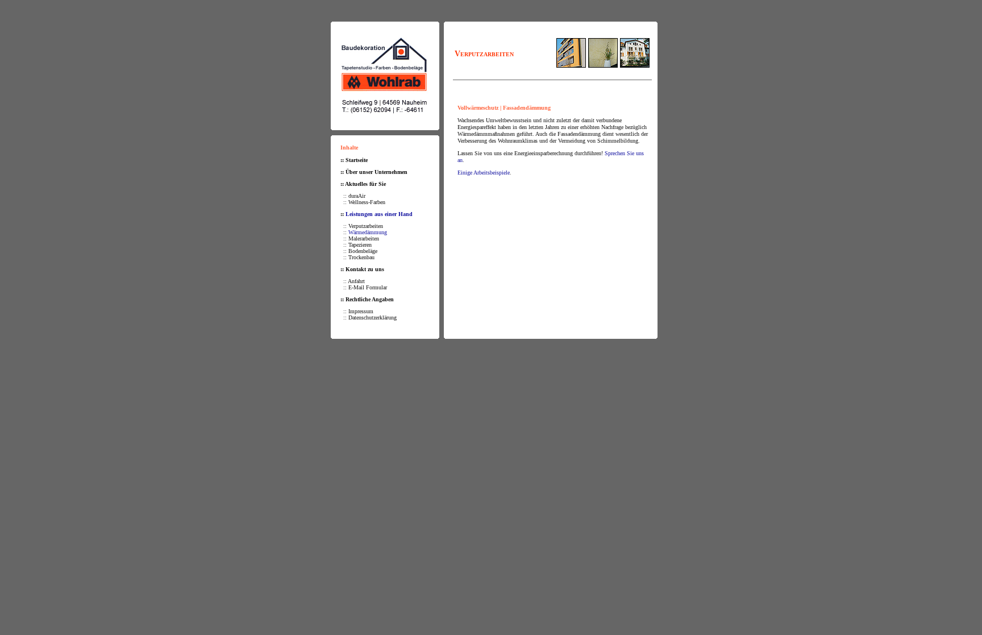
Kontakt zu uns (365, 269)
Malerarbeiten (363, 238)
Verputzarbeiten (365, 226)
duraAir (356, 196)
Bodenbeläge (362, 251)
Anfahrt (356, 281)
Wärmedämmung (367, 232)
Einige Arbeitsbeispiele (483, 172)
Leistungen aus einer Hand (379, 214)
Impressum (360, 311)
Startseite (357, 160)
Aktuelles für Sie (365, 184)
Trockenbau (361, 257)
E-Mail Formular (367, 287)
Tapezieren (360, 245)
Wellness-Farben (366, 202)
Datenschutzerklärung (372, 317)
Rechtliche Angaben (370, 299)
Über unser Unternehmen (376, 172)
